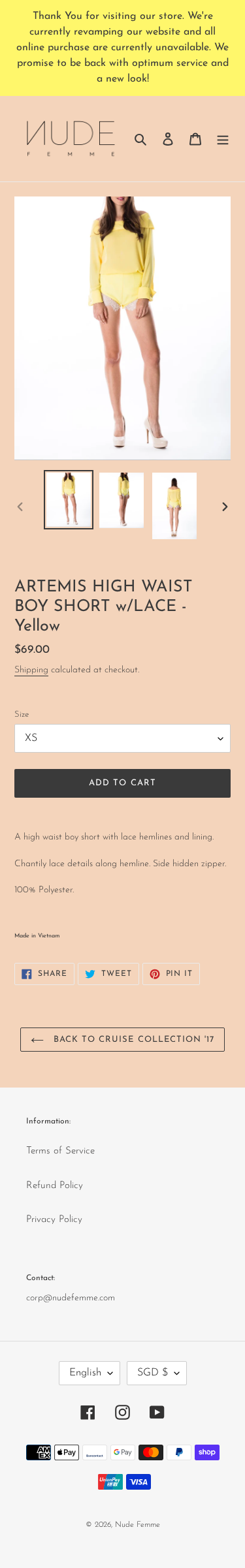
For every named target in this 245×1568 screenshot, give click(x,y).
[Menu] (223, 139)
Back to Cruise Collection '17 (132, 1039)
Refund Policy (54, 1186)
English (85, 1373)
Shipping (31, 670)
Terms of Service (60, 1151)
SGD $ (152, 1373)
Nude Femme (137, 1525)
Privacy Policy (54, 1220)
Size (21, 714)
